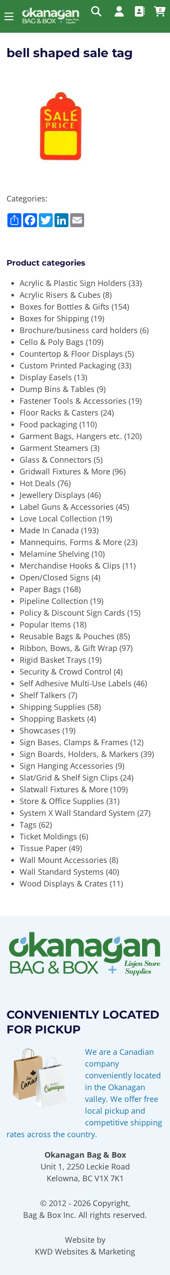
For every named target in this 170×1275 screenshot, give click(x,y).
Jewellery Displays (52, 495)
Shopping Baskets (52, 718)
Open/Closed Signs (54, 577)
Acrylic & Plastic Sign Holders (73, 283)
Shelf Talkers (43, 695)
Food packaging (48, 424)
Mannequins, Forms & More (71, 542)
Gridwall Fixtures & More (65, 471)
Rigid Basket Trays (53, 660)
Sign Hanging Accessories (66, 765)
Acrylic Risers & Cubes (60, 295)
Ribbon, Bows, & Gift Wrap (68, 648)
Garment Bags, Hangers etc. (71, 436)
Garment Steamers (54, 448)
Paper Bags (40, 589)
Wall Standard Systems (62, 871)
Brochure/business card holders (79, 330)
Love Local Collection (58, 518)
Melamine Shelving (54, 554)
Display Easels (46, 377)
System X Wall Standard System (77, 813)
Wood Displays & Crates (64, 883)
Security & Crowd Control (66, 671)
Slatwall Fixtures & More (64, 789)
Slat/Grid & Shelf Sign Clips (69, 777)
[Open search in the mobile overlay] (95, 10)
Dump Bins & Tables (57, 389)
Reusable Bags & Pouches (67, 636)
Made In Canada (49, 530)
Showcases (40, 730)
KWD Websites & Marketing (85, 1251)
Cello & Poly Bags (52, 342)
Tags (28, 824)
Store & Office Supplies (62, 801)
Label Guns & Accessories (67, 506)
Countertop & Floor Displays (71, 353)
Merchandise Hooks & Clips (70, 565)
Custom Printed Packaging (68, 365)
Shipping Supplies (52, 707)
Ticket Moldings (48, 836)
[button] (9, 16)
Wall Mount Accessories (63, 860)
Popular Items (45, 624)
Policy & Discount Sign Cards (72, 612)
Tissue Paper (43, 848)
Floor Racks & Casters (59, 412)
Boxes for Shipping (54, 318)
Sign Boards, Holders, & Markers (79, 754)
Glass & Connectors (56, 459)
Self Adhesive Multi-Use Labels (76, 683)
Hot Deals (37, 483)
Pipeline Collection (54, 601)
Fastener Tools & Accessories (73, 400)
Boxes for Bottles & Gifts (64, 306)
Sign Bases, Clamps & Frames (74, 742)
